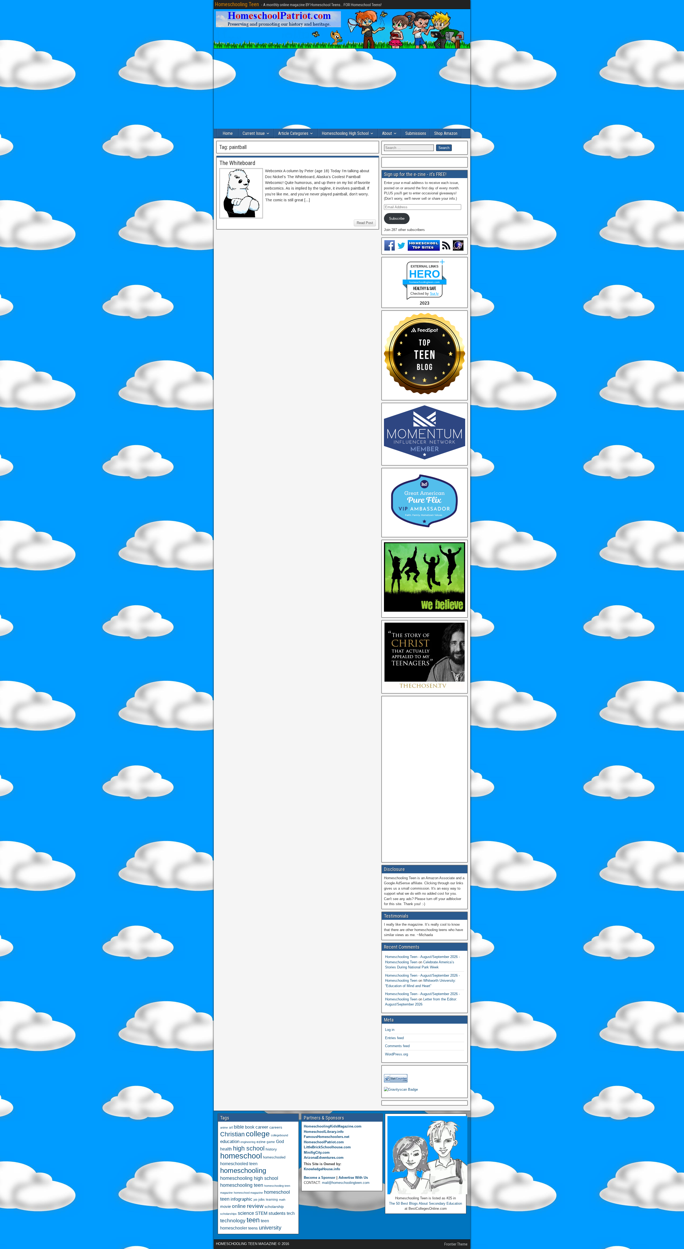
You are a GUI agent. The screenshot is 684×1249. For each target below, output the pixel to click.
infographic (241, 1199)
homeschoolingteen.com (424, 282)
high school (249, 1148)
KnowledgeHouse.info (322, 1169)
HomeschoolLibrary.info (324, 1132)
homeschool (241, 1155)
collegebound (279, 1135)
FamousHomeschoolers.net (326, 1137)
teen (253, 1220)
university (270, 1228)
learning (272, 1199)
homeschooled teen (239, 1163)
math (282, 1199)
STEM (261, 1213)
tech (291, 1213)
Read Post (365, 223)
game (271, 1142)
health (226, 1148)
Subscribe (397, 219)
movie (225, 1206)
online (239, 1206)
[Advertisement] (342, 88)
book (249, 1127)
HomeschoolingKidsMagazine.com (333, 1126)
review (255, 1206)
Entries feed (394, 1038)
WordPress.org (396, 1054)
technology (233, 1220)
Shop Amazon (445, 133)
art (231, 1127)
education (229, 1141)
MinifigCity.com (317, 1152)
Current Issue (254, 133)
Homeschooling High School (345, 133)
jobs (261, 1199)
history (271, 1149)
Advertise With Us (353, 1178)
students (277, 1213)
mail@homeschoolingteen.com (346, 1183)
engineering (247, 1142)
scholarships (228, 1213)
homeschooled (274, 1157)
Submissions (415, 133)
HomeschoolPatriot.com (324, 1142)
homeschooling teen (241, 1185)
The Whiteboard (237, 163)
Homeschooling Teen (237, 4)
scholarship (274, 1207)
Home (228, 133)
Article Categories (293, 133)
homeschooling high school (249, 1178)
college (258, 1134)
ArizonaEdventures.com (324, 1158)
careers (275, 1127)
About (387, 133)
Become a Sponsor (319, 1178)
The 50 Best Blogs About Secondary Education (425, 1203)
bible (239, 1127)
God (280, 1141)
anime (224, 1127)
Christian (232, 1134)
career (261, 1127)
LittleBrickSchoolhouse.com (327, 1147)
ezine (261, 1142)
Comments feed (397, 1046)
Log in (389, 1030)
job (255, 1199)
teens (253, 1228)
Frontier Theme (456, 1244)
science (246, 1213)
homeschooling (243, 1170)
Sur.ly (434, 294)
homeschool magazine (248, 1192)
